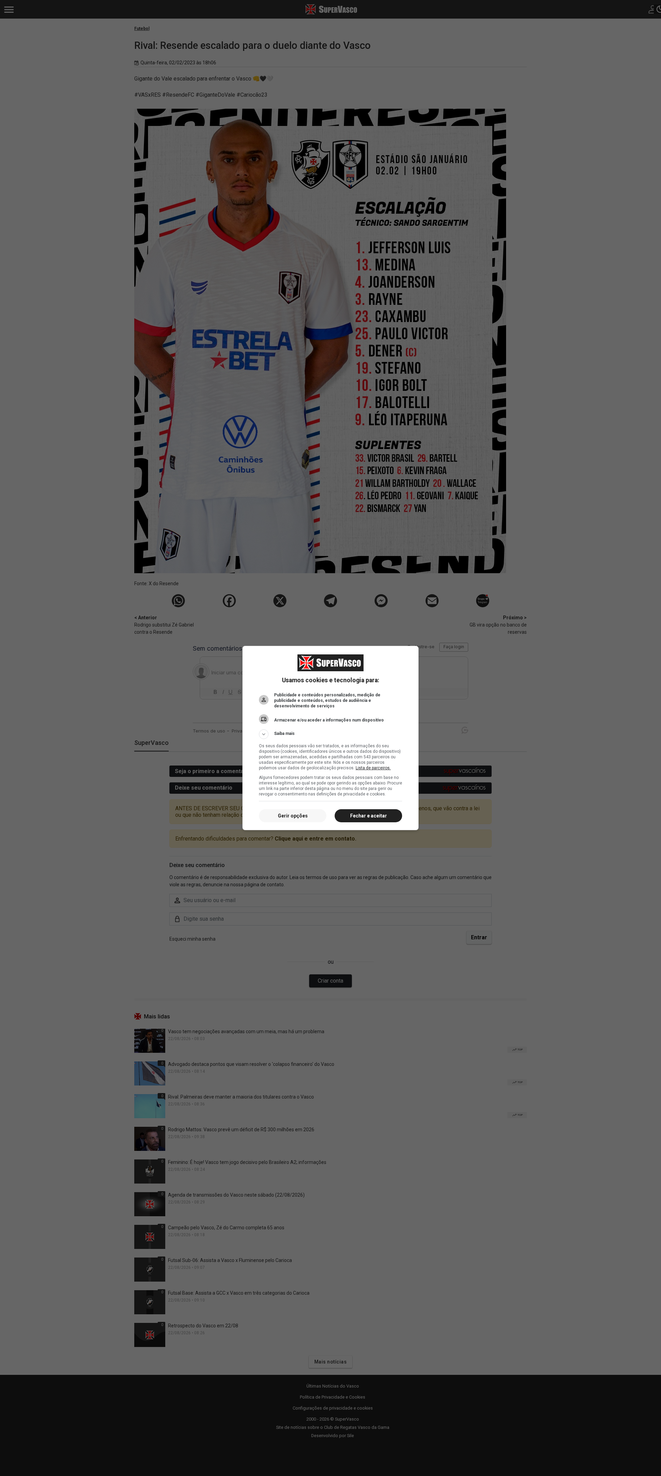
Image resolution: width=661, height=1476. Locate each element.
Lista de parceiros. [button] (373, 768)
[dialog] (330, 738)
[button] (330, 734)
